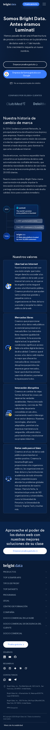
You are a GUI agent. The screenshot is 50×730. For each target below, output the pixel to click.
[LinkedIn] (4, 657)
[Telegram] (15, 679)
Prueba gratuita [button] (31, 4)
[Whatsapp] (4, 679)
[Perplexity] (10, 668)
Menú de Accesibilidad (13, 725)
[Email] (10, 679)
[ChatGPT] (4, 668)
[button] (15, 644)
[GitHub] (15, 657)
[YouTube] (10, 657)
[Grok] (26, 668)
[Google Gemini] (15, 668)
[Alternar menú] (44, 4)
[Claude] (20, 668)
